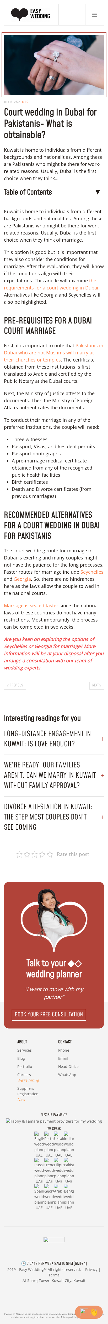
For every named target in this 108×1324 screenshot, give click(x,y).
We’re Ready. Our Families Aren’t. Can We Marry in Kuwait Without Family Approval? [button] (50, 775)
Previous (16, 685)
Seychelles (92, 572)
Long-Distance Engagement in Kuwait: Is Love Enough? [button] (47, 739)
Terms (54, 1274)
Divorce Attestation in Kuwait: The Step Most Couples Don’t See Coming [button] (48, 817)
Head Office (68, 1066)
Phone (63, 1050)
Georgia (22, 579)
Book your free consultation (49, 1015)
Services (24, 1050)
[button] (94, 14)
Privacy (91, 1269)
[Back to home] (31, 14)
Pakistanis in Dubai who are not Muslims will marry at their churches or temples (53, 352)
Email (63, 1058)
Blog (25, 102)
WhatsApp (67, 1074)
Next (95, 685)
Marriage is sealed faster (31, 605)
